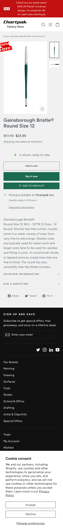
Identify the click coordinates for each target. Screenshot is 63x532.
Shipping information (21, 274)
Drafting (9, 407)
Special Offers (13, 421)
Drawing (9, 375)
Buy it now (32, 176)
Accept (31, 505)
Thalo (7, 434)
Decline (31, 514)
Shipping (9, 141)
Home (6, 36)
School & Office (14, 401)
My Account (11, 441)
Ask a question (16, 284)
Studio (8, 394)
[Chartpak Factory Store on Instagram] (45, 349)
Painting (9, 368)
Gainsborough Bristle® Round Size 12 (29, 123)
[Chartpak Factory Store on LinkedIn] (51, 349)
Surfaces (9, 381)
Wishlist (9, 447)
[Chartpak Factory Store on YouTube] (57, 349)
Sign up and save (19, 314)
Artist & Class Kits (15, 414)
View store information (21, 207)
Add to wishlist (33, 185)
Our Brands (11, 362)
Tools (7, 388)
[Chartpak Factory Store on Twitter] (38, 349)
